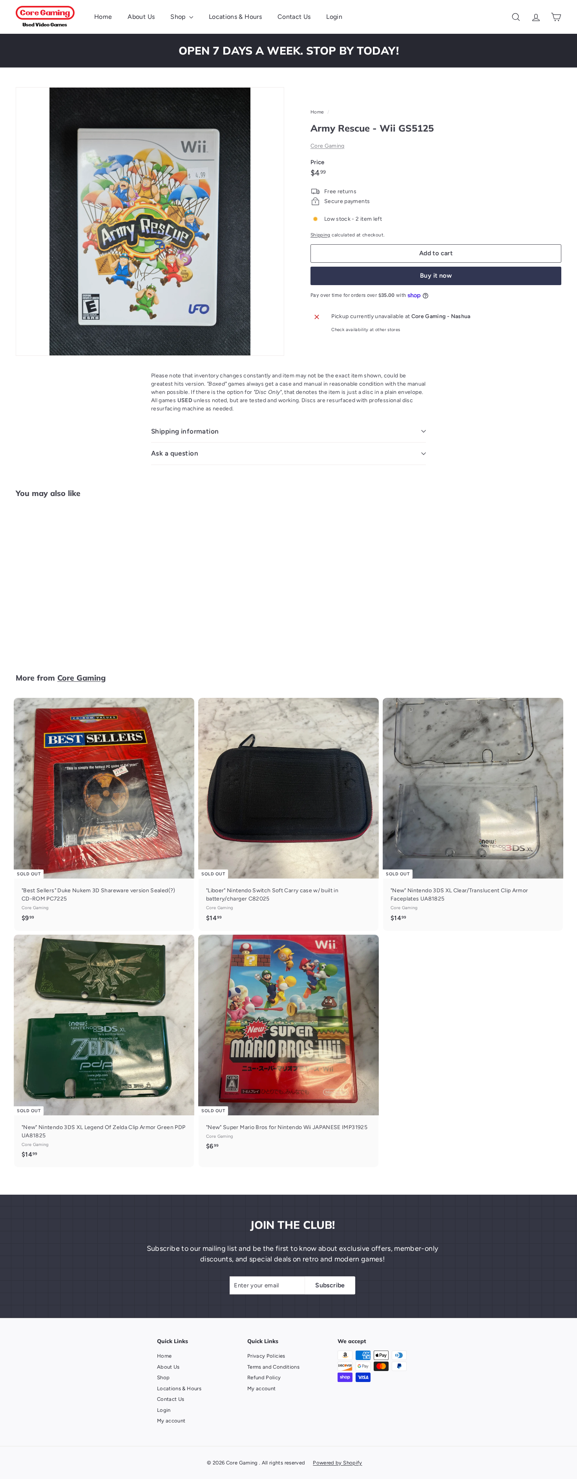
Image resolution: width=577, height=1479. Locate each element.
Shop (178, 16)
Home (103, 16)
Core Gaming (327, 146)
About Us (141, 16)
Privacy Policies (266, 1356)
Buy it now (436, 275)
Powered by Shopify (337, 1463)
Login (334, 16)
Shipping (320, 235)
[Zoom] (150, 221)
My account (171, 1421)
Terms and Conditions (273, 1367)
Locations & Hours (235, 16)
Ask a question (174, 453)
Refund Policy (264, 1377)
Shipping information (185, 431)
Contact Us (294, 16)
